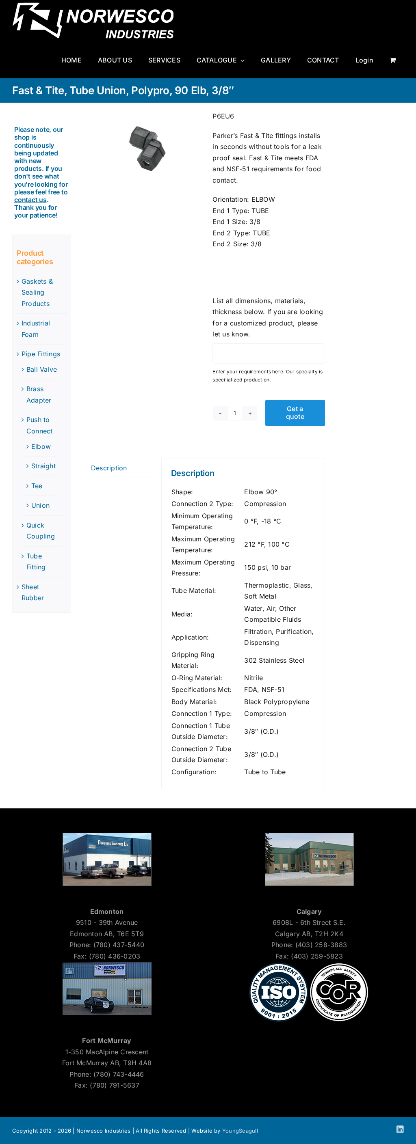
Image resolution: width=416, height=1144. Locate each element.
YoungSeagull (240, 1130)
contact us (30, 200)
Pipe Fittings (41, 354)
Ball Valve (41, 369)
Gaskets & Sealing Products (37, 292)
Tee (37, 486)
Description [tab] (109, 468)
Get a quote (295, 412)
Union (40, 505)
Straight (43, 466)
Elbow (41, 446)
